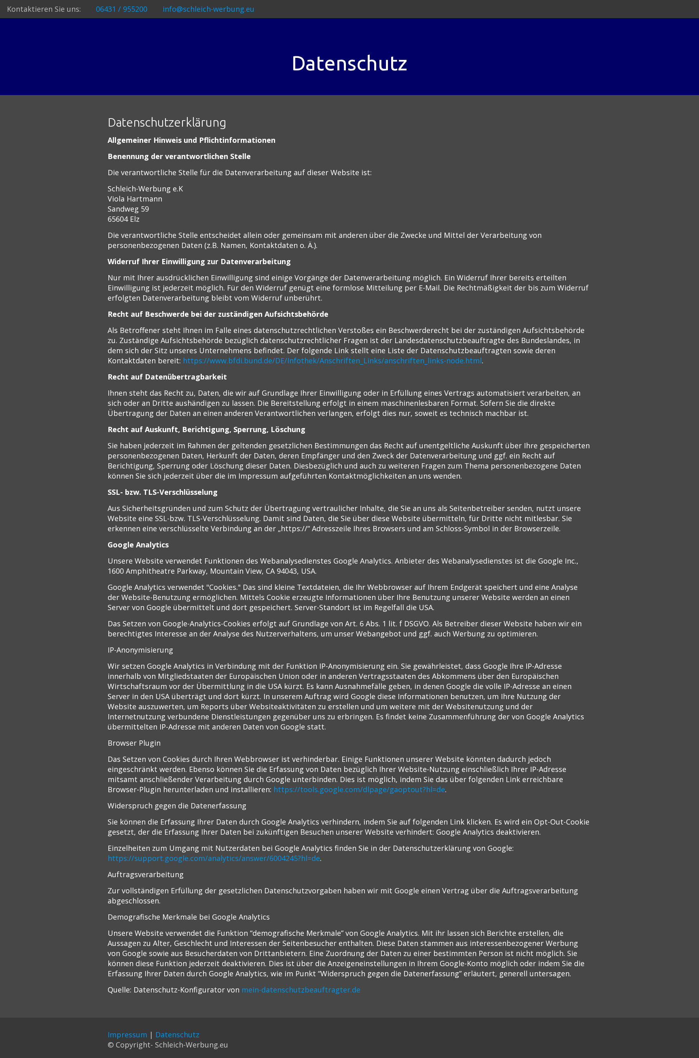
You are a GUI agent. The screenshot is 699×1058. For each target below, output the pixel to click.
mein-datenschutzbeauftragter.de (300, 989)
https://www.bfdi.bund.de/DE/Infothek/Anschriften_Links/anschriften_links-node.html (332, 360)
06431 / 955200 (121, 9)
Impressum (127, 1034)
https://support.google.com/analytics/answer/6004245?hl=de (214, 858)
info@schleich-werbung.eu (208, 9)
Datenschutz (177, 1034)
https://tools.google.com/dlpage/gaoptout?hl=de (359, 789)
